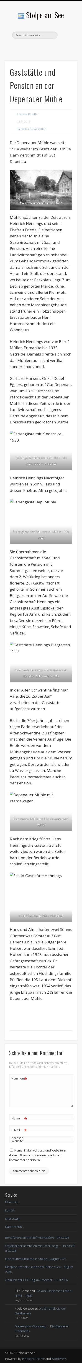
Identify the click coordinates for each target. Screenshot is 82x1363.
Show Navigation (66, 40)
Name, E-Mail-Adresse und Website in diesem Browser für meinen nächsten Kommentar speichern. (37, 1155)
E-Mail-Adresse (19, 1133)
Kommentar (20, 1079)
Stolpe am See (45, 15)
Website (17, 1141)
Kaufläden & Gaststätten (31, 129)
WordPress (59, 1359)
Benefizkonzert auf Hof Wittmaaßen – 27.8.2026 (37, 1238)
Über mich (12, 1202)
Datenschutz (14, 1227)
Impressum (12, 1218)
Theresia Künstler (27, 114)
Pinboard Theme (33, 1359)
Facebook (40, 46)
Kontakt (10, 1210)
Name (19, 1119)
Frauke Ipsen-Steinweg (30, 1326)
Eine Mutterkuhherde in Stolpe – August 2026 (35, 1259)
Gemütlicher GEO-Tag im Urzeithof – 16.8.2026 (36, 1280)
